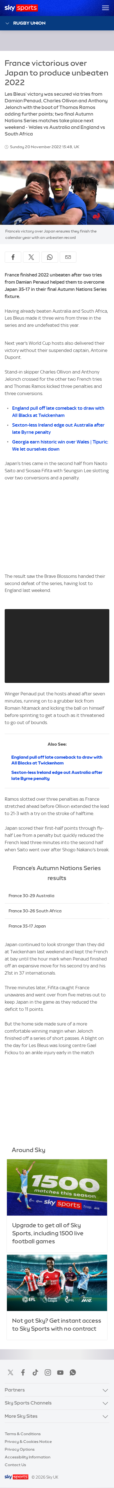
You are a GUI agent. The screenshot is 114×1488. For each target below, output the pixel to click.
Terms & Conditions (23, 1434)
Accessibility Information (27, 1457)
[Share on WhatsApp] (50, 257)
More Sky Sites (21, 1416)
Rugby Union (29, 23)
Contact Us (15, 1465)
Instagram (48, 1372)
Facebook (23, 1372)
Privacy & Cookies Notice (28, 1441)
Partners (15, 1389)
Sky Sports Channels (28, 1402)
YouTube (60, 1372)
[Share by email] (68, 257)
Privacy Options (20, 1449)
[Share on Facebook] (13, 257)
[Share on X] (31, 257)
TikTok (35, 1372)
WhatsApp (73, 1372)
